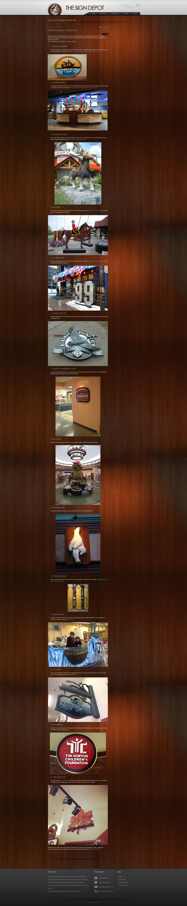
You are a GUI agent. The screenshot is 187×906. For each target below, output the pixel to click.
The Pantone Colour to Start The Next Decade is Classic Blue (67, 876)
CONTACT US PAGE (94, 849)
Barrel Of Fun (69, 619)
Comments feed (123, 882)
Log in (120, 876)
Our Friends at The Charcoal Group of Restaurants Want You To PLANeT (68, 887)
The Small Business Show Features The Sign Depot (64, 891)
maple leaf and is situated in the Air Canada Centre (84, 87)
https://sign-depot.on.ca (106, 891)
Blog (135, 13)
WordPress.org (123, 885)
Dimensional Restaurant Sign (96, 261)
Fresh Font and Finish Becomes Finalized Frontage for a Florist (67, 879)
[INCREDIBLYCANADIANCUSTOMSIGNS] (62, 30)
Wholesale (115, 13)
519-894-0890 (103, 878)
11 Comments (104, 27)
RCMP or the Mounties (95, 210)
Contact (126, 13)
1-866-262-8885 (104, 882)
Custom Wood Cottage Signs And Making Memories (86, 51)
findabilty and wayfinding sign (78, 139)
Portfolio (103, 13)
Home (93, 13)
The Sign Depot (65, 780)
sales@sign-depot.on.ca (106, 887)
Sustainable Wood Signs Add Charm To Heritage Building (65, 882)
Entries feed (122, 879)
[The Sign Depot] (78, 16)
